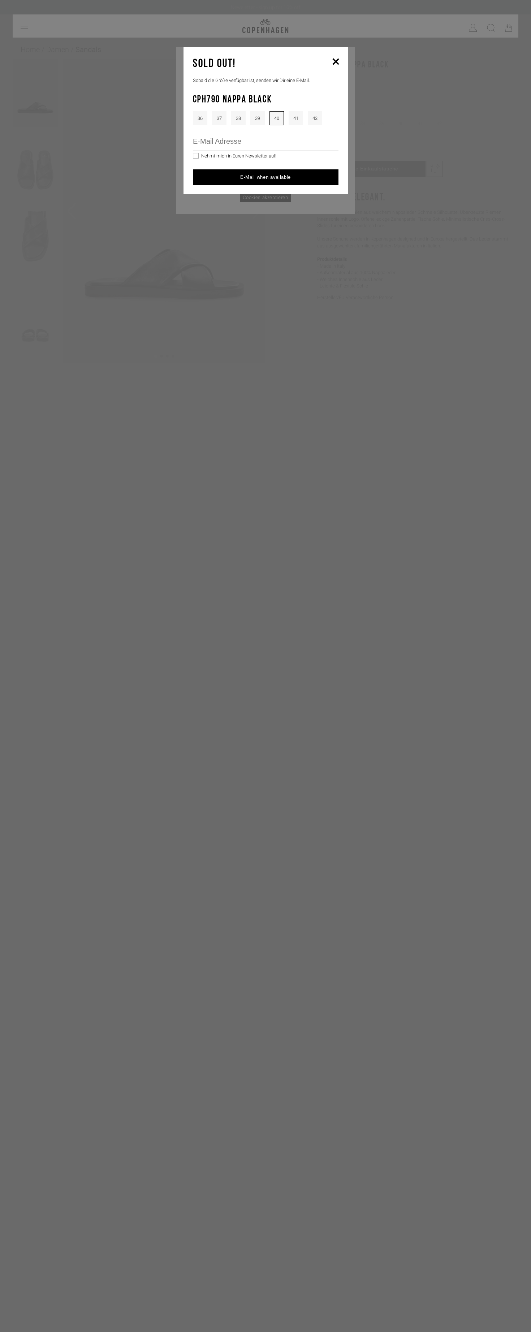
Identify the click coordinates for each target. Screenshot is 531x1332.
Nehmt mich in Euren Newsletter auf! (238, 156)
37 (219, 118)
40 (276, 118)
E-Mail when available (265, 177)
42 (315, 118)
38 (238, 118)
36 (200, 118)
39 (257, 118)
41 (295, 118)
